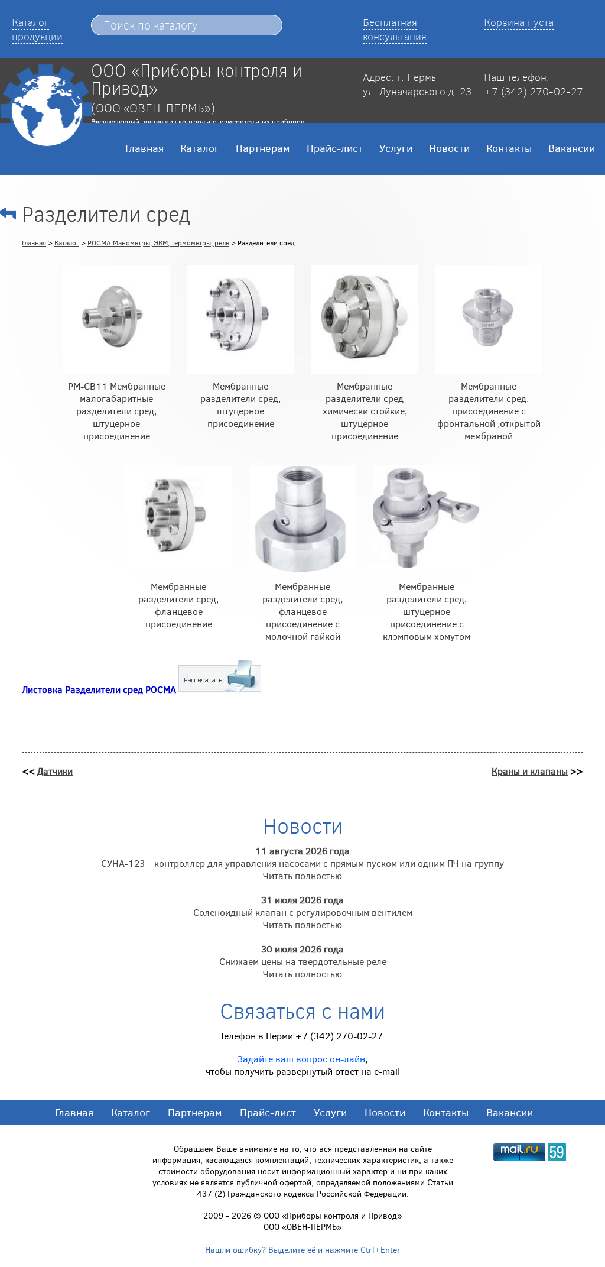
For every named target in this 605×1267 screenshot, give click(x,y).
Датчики (55, 770)
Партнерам (263, 148)
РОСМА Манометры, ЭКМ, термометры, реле (158, 242)
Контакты (509, 148)
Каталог (199, 148)
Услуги (395, 148)
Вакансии (571, 148)
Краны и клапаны (530, 770)
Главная (144, 148)
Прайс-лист (335, 148)
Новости (449, 148)
